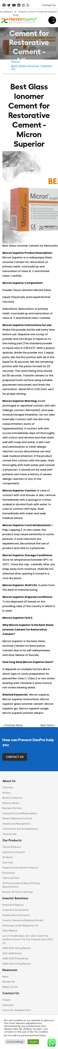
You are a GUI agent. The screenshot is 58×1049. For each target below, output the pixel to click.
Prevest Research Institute (17, 818)
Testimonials (9, 834)
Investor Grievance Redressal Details (22, 920)
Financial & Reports (13, 905)
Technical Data (10, 878)
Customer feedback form (16, 1010)
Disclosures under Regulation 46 (20, 925)
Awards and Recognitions (16, 824)
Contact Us (49, 5)
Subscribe (7, 1005)
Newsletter (8, 982)
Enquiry (6, 1000)
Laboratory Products (13, 852)
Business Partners (12, 808)
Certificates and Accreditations (20, 829)
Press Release (9, 931)
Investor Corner (27, 12)
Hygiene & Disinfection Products (20, 868)
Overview (7, 787)
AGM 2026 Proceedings (15, 958)
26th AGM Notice (12, 953)
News (5, 977)
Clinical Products (11, 847)
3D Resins (7, 857)
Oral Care (7, 862)
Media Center (10, 987)
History (6, 793)
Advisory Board (10, 803)
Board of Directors (12, 798)
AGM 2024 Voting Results (16, 948)
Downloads (8, 873)
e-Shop (16, 13)
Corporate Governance (15, 910)
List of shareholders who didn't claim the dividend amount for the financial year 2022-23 (27, 939)
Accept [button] (33, 1041)
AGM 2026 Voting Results (16, 964)
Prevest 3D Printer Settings (17, 892)
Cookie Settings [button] (15, 1041)
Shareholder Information (16, 915)
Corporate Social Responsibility (19, 813)
